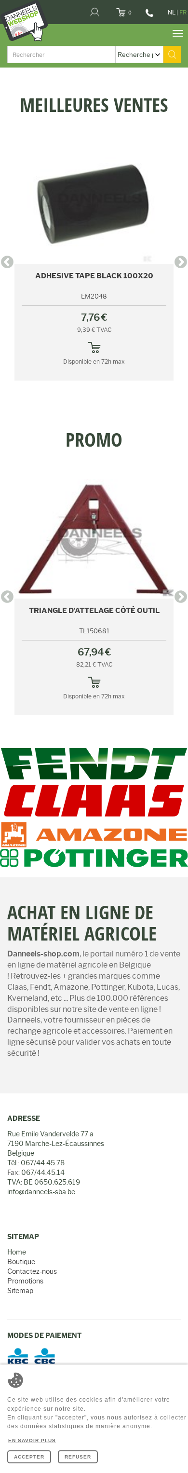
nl (171, 12)
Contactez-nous (32, 1271)
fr (183, 12)
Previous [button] (7, 262)
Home (16, 1252)
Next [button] (181, 262)
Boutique (21, 1261)
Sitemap (20, 1290)
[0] (133, 9)
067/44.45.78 (148, 16)
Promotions (25, 1281)
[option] (94, 95)
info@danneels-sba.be (41, 1191)
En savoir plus (32, 1440)
